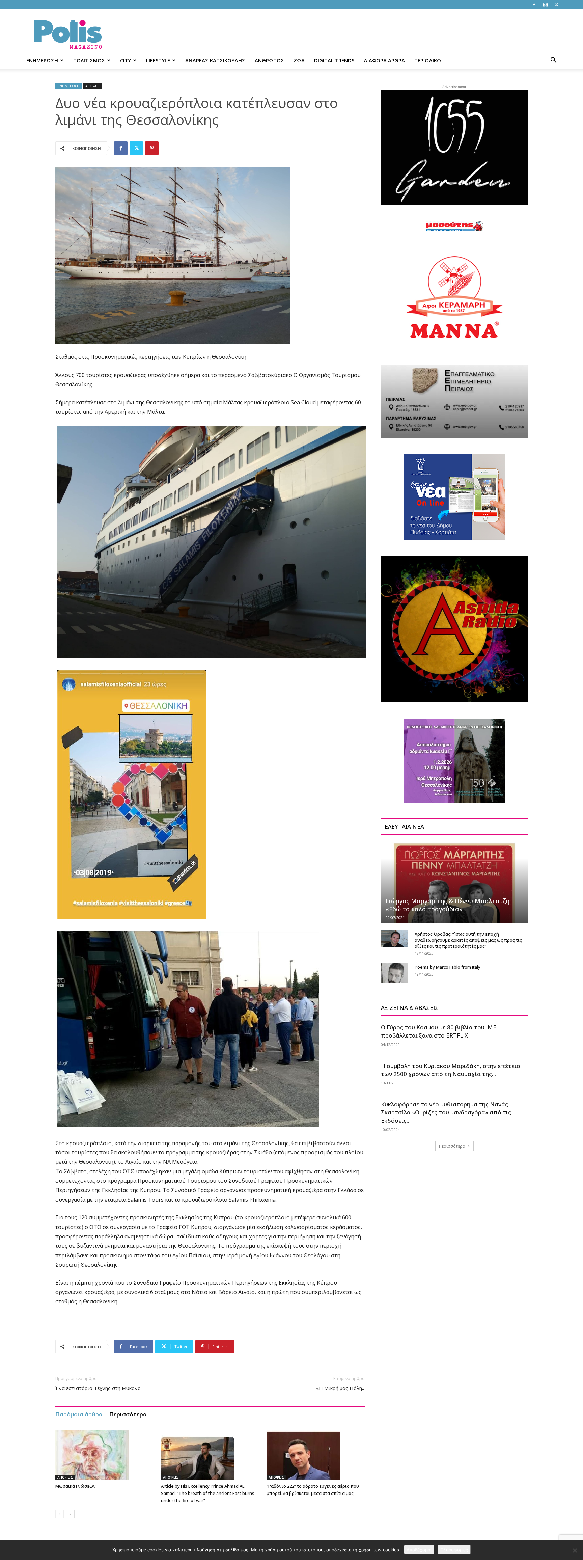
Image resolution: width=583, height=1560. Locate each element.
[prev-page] (59, 1514)
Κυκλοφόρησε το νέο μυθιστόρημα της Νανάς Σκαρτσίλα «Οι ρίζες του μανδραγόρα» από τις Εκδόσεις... (446, 1112)
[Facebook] (534, 4)
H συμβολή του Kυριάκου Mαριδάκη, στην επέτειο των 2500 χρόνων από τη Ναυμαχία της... (450, 1070)
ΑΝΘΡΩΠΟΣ (269, 60)
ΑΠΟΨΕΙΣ (92, 86)
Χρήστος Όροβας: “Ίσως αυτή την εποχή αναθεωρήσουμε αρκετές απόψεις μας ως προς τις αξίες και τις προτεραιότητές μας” (468, 940)
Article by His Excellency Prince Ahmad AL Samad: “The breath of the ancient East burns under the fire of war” (207, 1493)
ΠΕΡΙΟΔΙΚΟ (427, 60)
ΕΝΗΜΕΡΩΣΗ (42, 60)
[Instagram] (545, 4)
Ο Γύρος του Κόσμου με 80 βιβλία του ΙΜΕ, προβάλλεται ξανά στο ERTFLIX (439, 1031)
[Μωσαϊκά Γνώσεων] (104, 1455)
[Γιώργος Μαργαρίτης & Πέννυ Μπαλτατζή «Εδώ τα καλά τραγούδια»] (454, 882)
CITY (125, 60)
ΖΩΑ (299, 60)
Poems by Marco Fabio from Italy (447, 967)
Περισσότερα (128, 1414)
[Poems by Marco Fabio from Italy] (394, 973)
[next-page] (70, 1514)
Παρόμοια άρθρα (79, 1414)
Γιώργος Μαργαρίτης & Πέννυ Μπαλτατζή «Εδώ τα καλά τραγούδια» (447, 905)
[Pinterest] (152, 148)
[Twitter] (556, 4)
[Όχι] (574, 1550)
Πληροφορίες (454, 1549)
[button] (553, 61)
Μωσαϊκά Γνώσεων (75, 1486)
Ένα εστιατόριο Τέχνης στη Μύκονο (98, 1387)
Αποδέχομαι (419, 1549)
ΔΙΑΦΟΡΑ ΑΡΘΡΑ (384, 60)
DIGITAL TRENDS (334, 60)
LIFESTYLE (158, 60)
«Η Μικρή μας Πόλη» (340, 1387)
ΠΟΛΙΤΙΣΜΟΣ (89, 60)
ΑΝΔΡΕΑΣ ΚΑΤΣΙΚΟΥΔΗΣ (215, 60)
